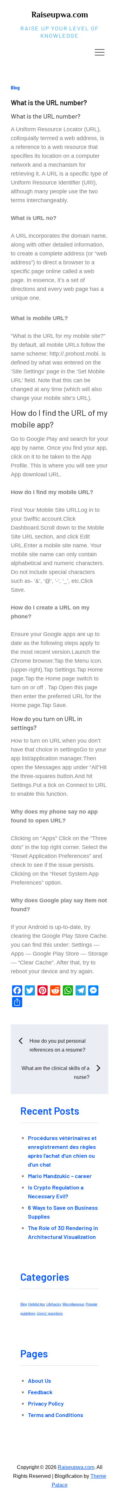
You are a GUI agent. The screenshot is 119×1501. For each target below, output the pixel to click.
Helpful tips (36, 1304)
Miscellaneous (73, 1304)
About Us (39, 1380)
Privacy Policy (46, 1403)
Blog (15, 87)
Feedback (40, 1391)
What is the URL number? (49, 102)
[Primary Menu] (99, 52)
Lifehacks (53, 1304)
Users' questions (50, 1313)
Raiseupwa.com (59, 14)
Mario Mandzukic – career (60, 1175)
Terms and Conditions (55, 1414)
